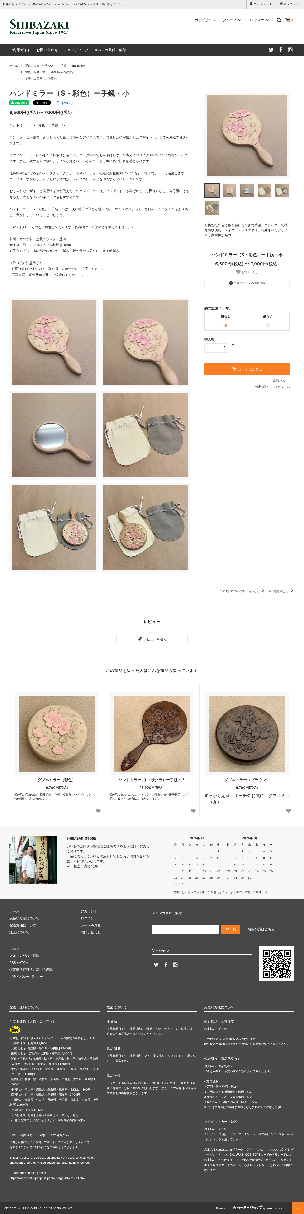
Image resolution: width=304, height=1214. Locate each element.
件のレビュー (68, 103)
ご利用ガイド (20, 50)
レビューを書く (154, 639)
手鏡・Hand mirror (73, 65)
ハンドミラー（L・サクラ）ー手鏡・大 (152, 779)
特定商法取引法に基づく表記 (31, 970)
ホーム (14, 65)
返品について (281, 381)
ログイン (289, 4)
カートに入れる (250, 369)
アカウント (261, 4)
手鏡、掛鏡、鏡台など (39, 65)
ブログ (14, 949)
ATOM (23, 962)
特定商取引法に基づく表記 (272, 386)
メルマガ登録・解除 (110, 50)
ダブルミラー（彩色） (57, 779)
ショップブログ (76, 50)
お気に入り (249, 272)
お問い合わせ (47, 50)
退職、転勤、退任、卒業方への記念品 (49, 72)
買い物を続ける (279, 591)
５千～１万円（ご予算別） (42, 78)
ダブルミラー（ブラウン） (247, 779)
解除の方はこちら (261, 929)
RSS (13, 962)
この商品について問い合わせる (240, 591)
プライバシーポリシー (26, 976)
